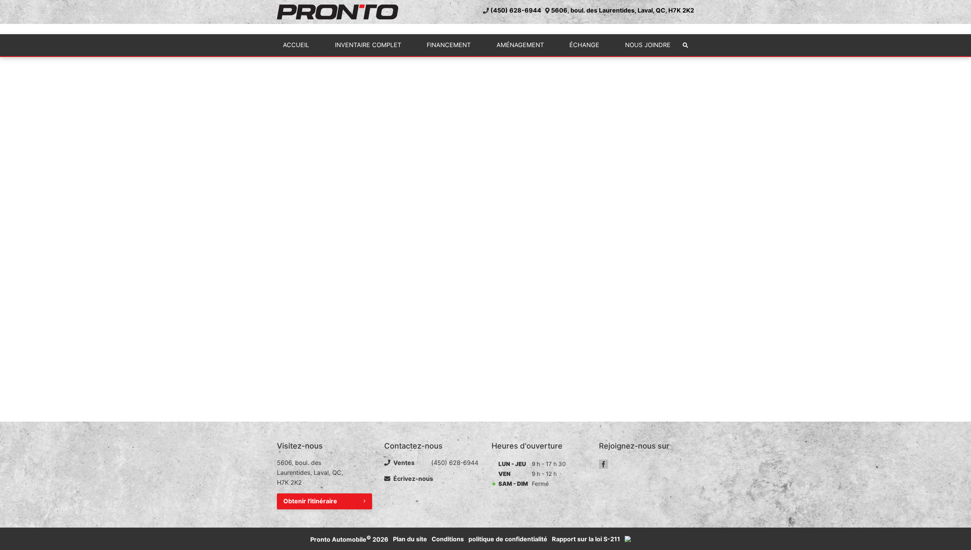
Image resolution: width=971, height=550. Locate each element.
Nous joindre (648, 45)
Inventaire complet (368, 45)
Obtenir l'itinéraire (310, 501)
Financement (449, 45)
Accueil (296, 45)
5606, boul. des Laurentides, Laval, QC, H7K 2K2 (622, 10)
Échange (584, 45)
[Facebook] (603, 464)
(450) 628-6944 (515, 10)
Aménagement (520, 45)
